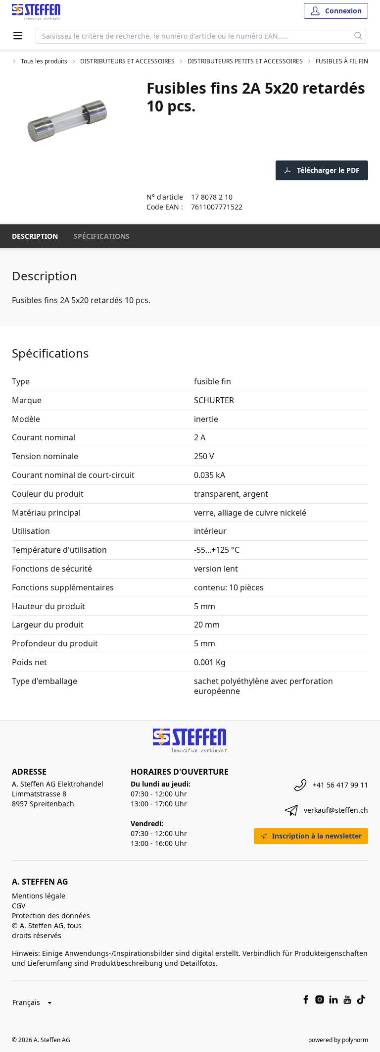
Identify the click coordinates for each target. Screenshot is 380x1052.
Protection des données (51, 915)
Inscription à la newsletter (317, 836)
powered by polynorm (338, 1040)
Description (35, 236)
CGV (18, 905)
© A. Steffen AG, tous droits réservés (47, 930)
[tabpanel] (67, 120)
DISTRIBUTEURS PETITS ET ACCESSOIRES (245, 61)
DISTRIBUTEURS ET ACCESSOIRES (127, 61)
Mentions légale (38, 895)
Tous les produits (44, 61)
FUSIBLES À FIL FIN (342, 61)
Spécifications (102, 236)
